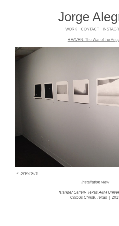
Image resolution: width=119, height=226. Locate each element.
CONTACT (90, 29)
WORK (71, 29)
